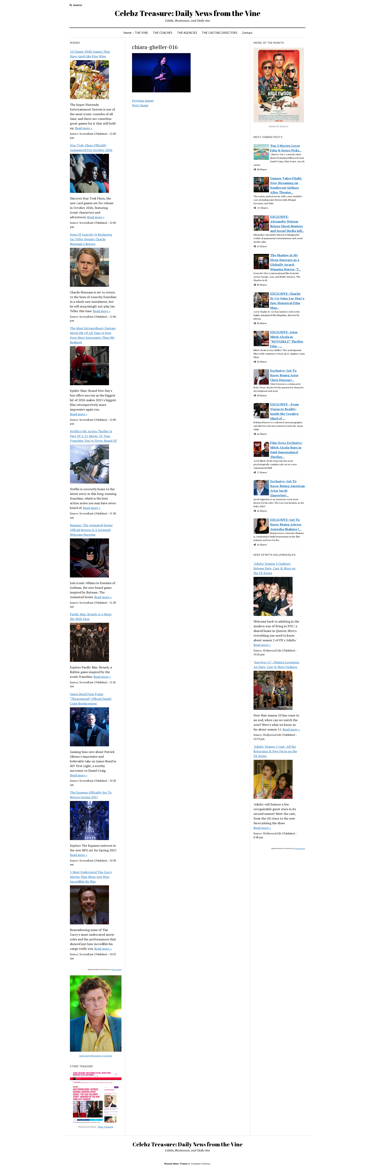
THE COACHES (162, 33)
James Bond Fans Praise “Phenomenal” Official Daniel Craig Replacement (90, 699)
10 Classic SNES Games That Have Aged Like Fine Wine (90, 53)
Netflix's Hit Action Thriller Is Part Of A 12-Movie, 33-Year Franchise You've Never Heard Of (93, 436)
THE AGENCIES (187, 33)
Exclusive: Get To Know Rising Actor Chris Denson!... (284, 375)
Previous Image (143, 100)
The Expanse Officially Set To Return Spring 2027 (91, 794)
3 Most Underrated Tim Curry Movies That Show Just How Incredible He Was (91, 877)
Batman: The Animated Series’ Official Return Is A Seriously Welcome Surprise (91, 530)
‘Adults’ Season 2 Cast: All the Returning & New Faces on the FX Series (275, 751)
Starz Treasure (105, 1126)
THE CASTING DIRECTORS (219, 33)
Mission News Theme (175, 1163)
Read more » (83, 128)
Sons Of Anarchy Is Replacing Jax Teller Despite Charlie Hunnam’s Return (91, 239)
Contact (247, 33)
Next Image (140, 105)
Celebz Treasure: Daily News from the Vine (187, 13)
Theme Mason (116, 969)
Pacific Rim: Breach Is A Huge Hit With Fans (91, 616)
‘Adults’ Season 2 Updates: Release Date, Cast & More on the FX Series (275, 568)
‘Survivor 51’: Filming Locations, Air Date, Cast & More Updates (277, 664)
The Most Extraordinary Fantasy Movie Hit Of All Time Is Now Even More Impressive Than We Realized (93, 335)
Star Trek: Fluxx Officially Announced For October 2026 (91, 147)
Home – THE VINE (135, 33)
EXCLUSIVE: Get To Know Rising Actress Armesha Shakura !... (285, 524)
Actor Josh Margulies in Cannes (95, 1055)
